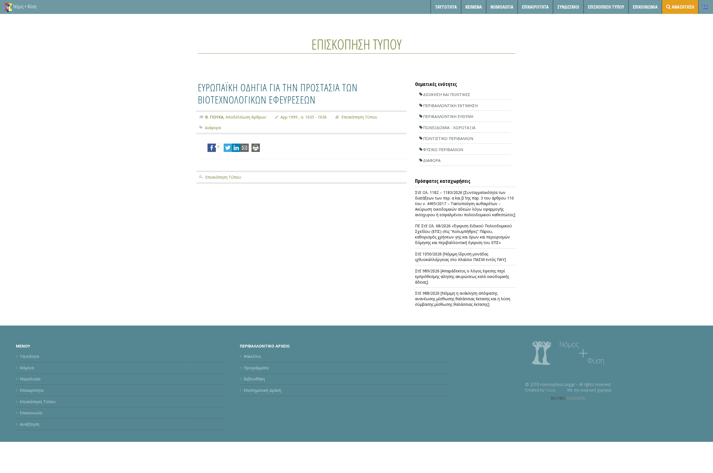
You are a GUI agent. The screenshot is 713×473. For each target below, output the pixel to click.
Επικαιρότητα (31, 390)
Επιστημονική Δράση (262, 390)
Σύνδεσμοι (568, 7)
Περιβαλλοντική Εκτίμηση (450, 105)
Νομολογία (501, 7)
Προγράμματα (256, 367)
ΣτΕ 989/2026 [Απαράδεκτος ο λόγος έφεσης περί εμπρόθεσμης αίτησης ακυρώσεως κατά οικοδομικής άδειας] (462, 276)
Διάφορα (213, 127)
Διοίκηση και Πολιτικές (446, 94)
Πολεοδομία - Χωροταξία (449, 127)
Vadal (551, 390)
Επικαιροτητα (535, 7)
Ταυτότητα (446, 7)
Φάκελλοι (252, 356)
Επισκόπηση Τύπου (606, 7)
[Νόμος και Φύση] (8, 7)
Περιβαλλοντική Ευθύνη (448, 116)
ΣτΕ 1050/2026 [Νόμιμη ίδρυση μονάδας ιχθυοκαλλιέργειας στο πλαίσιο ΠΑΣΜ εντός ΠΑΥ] (460, 256)
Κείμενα (473, 7)
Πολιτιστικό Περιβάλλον (448, 138)
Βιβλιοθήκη (254, 378)
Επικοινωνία (645, 7)
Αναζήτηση (29, 424)
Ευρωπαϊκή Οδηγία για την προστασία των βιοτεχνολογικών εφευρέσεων (278, 93)
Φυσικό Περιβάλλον (443, 149)
